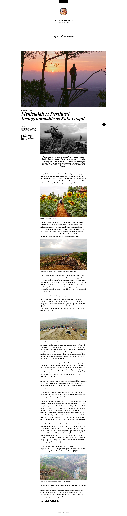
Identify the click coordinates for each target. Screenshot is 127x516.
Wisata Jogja (25, 139)
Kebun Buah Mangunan (27, 135)
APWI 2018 (33, 129)
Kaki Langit (33, 134)
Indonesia (24, 110)
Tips (70, 27)
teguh (23, 126)
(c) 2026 (59, 512)
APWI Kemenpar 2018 (26, 130)
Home (47, 27)
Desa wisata (24, 131)
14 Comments (25, 142)
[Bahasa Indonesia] (80, 27)
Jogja (27, 134)
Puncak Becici (29, 137)
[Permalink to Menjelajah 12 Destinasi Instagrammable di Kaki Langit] (63, 79)
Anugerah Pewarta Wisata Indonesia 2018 (28, 129)
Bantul (35, 130)
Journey (53, 27)
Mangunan (24, 136)
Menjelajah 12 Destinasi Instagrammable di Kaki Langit (53, 116)
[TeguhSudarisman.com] (63, 12)
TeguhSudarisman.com (63, 20)
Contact (75, 27)
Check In (59, 27)
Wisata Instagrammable (27, 138)
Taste (65, 27)
